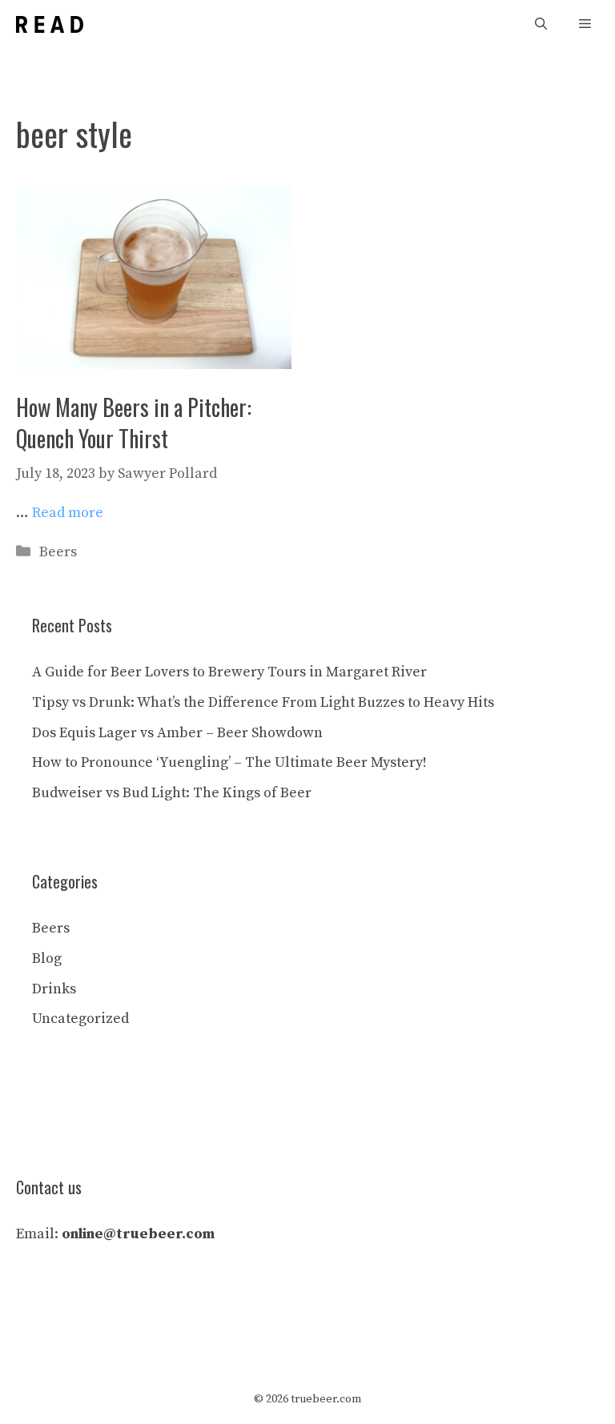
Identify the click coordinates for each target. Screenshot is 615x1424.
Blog (47, 958)
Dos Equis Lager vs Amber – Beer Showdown (177, 733)
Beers (58, 552)
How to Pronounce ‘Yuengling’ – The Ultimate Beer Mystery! (229, 762)
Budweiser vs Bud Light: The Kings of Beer (172, 793)
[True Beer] (49, 24)
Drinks (54, 989)
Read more (67, 512)
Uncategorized (80, 1018)
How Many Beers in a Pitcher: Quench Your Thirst (133, 423)
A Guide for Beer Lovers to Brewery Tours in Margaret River (229, 672)
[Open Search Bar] (541, 24)
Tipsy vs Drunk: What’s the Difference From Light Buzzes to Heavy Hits (263, 702)
